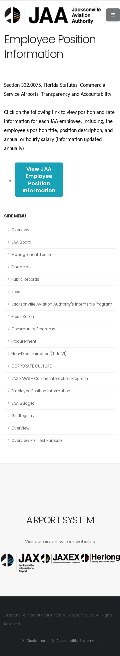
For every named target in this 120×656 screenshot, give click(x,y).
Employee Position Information (40, 391)
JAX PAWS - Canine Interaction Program (49, 378)
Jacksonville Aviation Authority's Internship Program (61, 304)
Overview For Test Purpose (36, 440)
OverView (20, 428)
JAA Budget (22, 403)
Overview (20, 230)
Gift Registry (23, 415)
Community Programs (33, 329)
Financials (21, 267)
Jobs (15, 291)
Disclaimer (35, 640)
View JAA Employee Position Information (39, 179)
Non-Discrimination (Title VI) (39, 353)
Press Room (22, 316)
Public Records (25, 279)
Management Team (31, 254)
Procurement (23, 341)
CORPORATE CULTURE (31, 366)
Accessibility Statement (76, 640)
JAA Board (21, 242)
